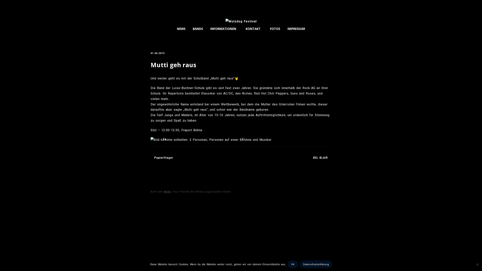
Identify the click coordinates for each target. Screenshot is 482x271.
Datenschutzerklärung (316, 264)
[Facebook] (321, 5)
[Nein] (477, 264)
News (181, 29)
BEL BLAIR (320, 157)
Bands (198, 29)
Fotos (275, 29)
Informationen (223, 29)
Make (167, 191)
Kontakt (253, 29)
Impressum (296, 29)
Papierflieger (163, 157)
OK (292, 264)
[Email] (327, 5)
